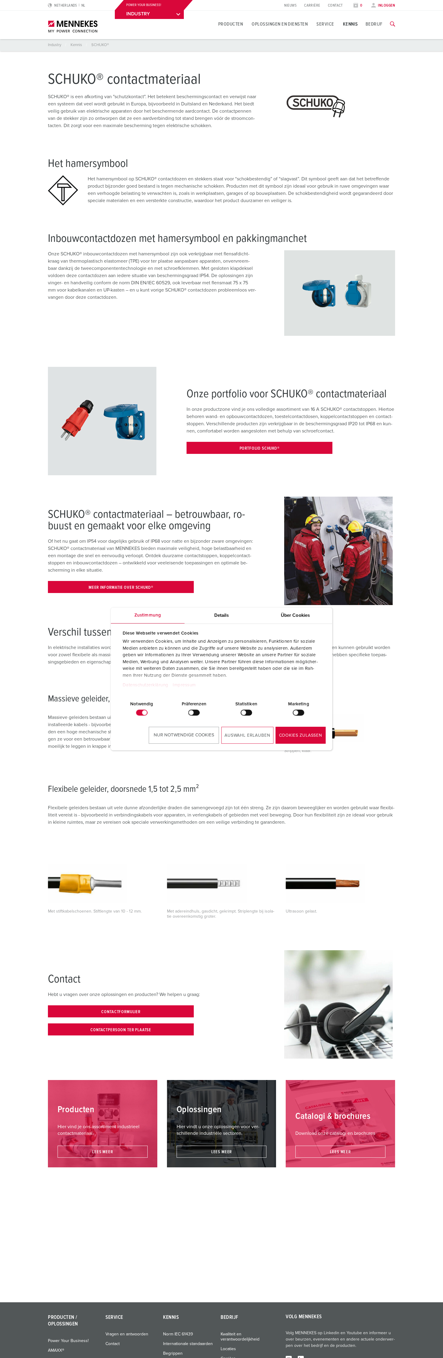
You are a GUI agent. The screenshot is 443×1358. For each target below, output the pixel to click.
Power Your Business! (68, 1341)
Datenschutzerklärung (145, 685)
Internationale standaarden (188, 1344)
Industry (55, 45)
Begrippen (173, 1353)
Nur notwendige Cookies (184, 735)
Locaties (228, 1349)
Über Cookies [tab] (295, 615)
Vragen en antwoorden (126, 1334)
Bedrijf (374, 24)
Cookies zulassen (300, 735)
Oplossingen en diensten (280, 24)
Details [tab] (221, 615)
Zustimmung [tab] (147, 615)
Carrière (312, 6)
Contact (335, 6)
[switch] (194, 713)
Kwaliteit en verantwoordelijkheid (240, 1336)
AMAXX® (56, 1350)
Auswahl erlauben (247, 735)
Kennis (350, 24)
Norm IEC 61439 (178, 1334)
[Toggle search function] (392, 24)
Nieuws (290, 6)
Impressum (184, 685)
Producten (230, 24)
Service (325, 24)
